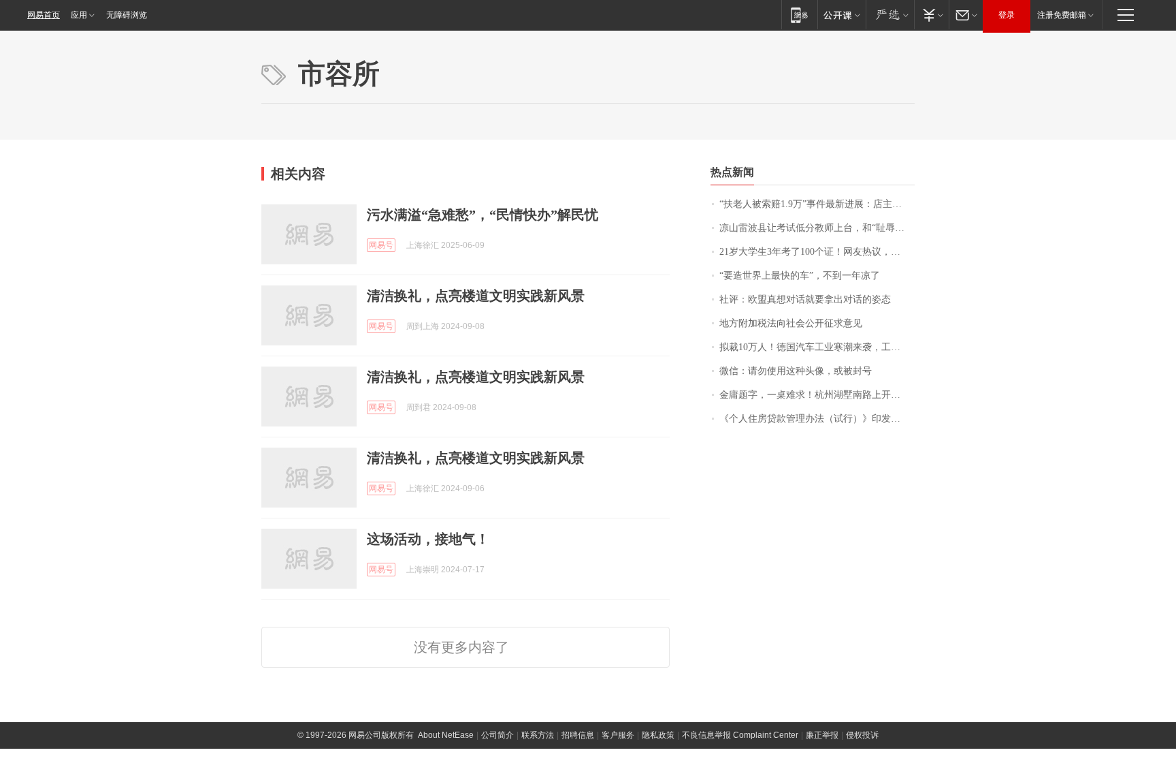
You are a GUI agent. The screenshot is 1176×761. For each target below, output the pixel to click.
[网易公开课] (841, 14)
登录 (1006, 15)
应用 (79, 15)
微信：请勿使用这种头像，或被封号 (795, 371)
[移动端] (799, 14)
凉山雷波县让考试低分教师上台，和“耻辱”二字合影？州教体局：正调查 (817, 228)
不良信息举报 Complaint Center (740, 735)
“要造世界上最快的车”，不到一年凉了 (799, 275)
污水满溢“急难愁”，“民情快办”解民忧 (482, 214)
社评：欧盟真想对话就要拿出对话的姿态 (805, 299)
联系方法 (537, 735)
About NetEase (446, 735)
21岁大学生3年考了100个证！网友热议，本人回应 (817, 252)
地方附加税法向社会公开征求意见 (790, 323)
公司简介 (497, 735)
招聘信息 (577, 735)
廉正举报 (822, 735)
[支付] (931, 14)
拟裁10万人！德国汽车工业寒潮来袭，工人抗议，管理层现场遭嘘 (817, 347)
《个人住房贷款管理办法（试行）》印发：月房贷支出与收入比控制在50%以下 (817, 419)
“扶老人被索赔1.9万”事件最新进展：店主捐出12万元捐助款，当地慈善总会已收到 (817, 204)
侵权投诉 (862, 735)
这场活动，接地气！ (428, 538)
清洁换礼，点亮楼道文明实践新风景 (476, 295)
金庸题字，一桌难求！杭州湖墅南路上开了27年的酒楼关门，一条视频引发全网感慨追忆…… (817, 395)
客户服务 (618, 735)
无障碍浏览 (126, 15)
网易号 (381, 245)
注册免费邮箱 (1061, 15)
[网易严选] (890, 14)
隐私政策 (658, 735)
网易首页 (43, 15)
